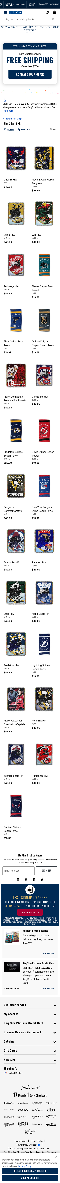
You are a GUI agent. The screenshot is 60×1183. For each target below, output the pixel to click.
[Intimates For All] (9, 1124)
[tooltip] (9, 4)
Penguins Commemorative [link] (13, 510)
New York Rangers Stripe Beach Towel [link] (42, 510)
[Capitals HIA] (16, 158)
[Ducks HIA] (16, 213)
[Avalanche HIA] (16, 541)
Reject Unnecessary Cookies (30, 1170)
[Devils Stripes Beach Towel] (44, 430)
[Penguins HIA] (44, 699)
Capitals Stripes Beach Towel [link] (12, 830)
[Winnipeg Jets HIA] (16, 754)
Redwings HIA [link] (11, 288)
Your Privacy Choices (26, 1145)
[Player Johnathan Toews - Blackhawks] (16, 375)
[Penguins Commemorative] (16, 485)
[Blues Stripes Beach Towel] (16, 320)
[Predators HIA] (16, 644)
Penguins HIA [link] (39, 722)
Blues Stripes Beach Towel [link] (14, 344)
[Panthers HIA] (44, 541)
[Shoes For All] (23, 1124)
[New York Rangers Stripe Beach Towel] (44, 485)
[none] (16, 158)
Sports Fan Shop (14, 118)
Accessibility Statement (46, 1152)
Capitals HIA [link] (10, 181)
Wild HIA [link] (36, 236)
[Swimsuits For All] (37, 1117)
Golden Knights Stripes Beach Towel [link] (43, 344)
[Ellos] (51, 1109)
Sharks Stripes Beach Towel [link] (43, 289)
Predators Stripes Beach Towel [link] (13, 455)
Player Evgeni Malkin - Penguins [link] (44, 183)
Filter (10, 129)
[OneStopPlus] (9, 1102)
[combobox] (30, 19)
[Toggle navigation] (5, 12)
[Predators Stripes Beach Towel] (16, 430)
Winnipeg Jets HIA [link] (13, 777)
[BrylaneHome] (37, 1124)
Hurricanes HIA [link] (40, 777)
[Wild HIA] (44, 213)
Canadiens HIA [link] (40, 398)
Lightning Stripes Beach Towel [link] (41, 668)
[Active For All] (51, 1116)
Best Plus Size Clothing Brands (18, 1152)
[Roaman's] (37, 1102)
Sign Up (47, 871)
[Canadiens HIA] (44, 375)
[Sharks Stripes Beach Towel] (44, 265)
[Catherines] (51, 1102)
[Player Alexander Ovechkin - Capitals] (16, 699)
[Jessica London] (9, 1109)
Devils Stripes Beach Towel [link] (43, 455)
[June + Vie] (9, 1117)
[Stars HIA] (16, 592)
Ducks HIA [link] (9, 236)
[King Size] (51, 1124)
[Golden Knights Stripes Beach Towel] (44, 320)
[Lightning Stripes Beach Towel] (44, 644)
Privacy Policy (20, 1141)
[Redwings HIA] (16, 265)
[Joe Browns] (37, 1109)
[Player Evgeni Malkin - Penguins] (44, 158)
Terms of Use (37, 1141)
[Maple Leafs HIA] (44, 592)
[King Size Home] (15, 12)
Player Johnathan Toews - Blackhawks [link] (15, 400)
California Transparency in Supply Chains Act (28, 1148)
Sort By (25, 129)
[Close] (56, 1157)
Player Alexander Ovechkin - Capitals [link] (14, 724)
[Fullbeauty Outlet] (30, 1131)
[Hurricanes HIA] (44, 754)
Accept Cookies (30, 1177)
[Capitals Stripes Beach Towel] (16, 806)
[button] (47, 12)
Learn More (7, 110)
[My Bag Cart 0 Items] (55, 12)
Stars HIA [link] (9, 615)
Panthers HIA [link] (39, 564)
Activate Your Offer (30, 74)
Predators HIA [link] (11, 667)
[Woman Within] (23, 1102)
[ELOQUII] (23, 1116)
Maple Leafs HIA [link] (40, 615)
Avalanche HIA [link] (11, 564)
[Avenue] (23, 1109)
